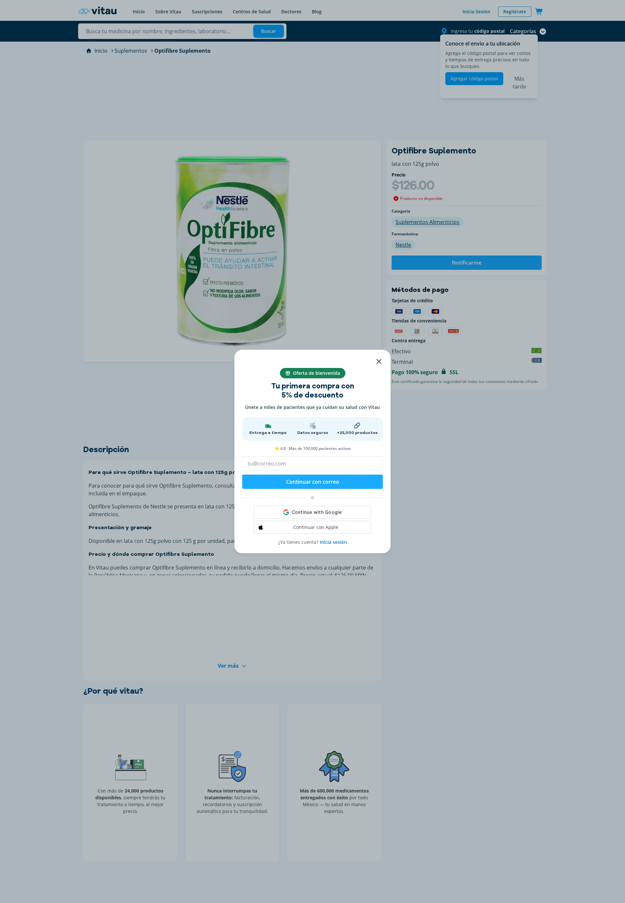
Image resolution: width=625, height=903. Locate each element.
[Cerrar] (378, 361)
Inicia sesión (333, 542)
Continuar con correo (312, 481)
